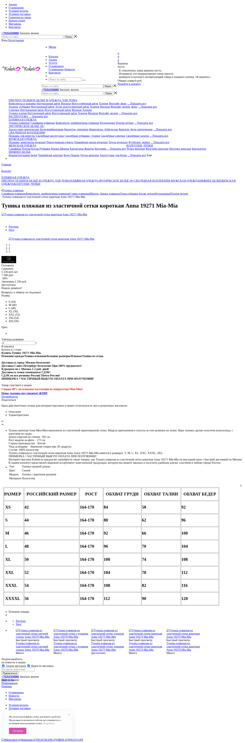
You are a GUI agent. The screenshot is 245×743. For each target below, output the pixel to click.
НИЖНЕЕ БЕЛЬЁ (210, 180)
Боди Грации (71, 155)
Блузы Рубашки (40, 148)
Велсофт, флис (118, 103)
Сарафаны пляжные (42, 122)
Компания (7, 679)
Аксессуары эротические (24, 129)
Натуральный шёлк (48, 103)
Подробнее (49, 723)
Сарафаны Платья (19, 148)
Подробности (9, 396)
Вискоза (66, 103)
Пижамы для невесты (22, 135)
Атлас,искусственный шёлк (72, 106)
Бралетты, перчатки (76, 129)
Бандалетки (199, 148)
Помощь (6, 686)
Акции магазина (16, 665)
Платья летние (125, 122)
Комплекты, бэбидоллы (103, 129)
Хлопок (103, 103)
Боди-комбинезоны (51, 129)
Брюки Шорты (60, 148)
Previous (13, 226)
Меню (52, 46)
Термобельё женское (50, 155)
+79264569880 (10, 33)
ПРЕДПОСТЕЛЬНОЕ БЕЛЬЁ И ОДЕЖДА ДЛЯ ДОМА (35, 180)
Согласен (18, 731)
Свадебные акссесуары (50, 135)
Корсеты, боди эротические (135, 129)
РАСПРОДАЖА (18, 116)
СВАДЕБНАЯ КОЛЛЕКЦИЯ (152, 180)
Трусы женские (89, 155)
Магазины (15, 698)
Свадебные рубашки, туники (82, 135)
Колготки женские (157, 148)
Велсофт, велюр (108, 113)
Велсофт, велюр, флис (124, 106)
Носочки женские (180, 148)
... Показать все (137, 103)
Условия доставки (19, 708)
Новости (69, 69)
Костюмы (100, 148)
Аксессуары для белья (113, 155)
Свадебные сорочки (113, 135)
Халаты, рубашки (19, 106)
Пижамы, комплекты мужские (27, 142)
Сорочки (14, 109)
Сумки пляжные (80, 193)
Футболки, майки (139, 142)
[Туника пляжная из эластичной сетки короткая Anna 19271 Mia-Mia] (44, 214)
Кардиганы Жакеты (82, 148)
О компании (56, 69)
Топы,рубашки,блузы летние (137, 193)
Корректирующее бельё (23, 155)
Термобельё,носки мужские (91, 142)
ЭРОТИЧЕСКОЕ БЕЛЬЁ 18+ (116, 180)
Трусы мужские (118, 142)
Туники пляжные (19, 122)
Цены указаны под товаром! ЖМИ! (24, 393)
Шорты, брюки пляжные (105, 193)
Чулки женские (135, 148)
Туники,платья (18, 113)
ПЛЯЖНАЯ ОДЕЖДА (84, 180)
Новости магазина (41, 665)
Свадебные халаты (137, 135)
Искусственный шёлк (85, 103)
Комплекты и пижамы (22, 103)
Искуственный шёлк (64, 113)
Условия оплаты (18, 705)
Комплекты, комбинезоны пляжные (77, 122)
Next (11, 229)
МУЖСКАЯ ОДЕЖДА (184, 180)
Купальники (107, 122)
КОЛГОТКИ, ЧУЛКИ (27, 183)
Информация (9, 683)
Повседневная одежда (59, 142)
